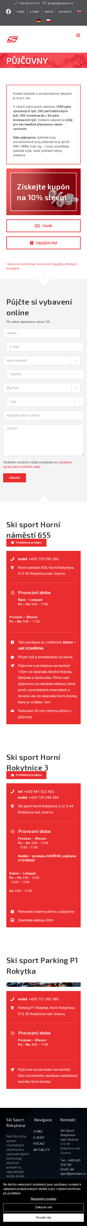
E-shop (38, 1138)
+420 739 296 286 (44, 559)
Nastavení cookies (43, 1199)
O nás (37, 1131)
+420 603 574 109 (29, 3)
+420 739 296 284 (44, 797)
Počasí (38, 1144)
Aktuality (41, 1150)
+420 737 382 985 (44, 999)
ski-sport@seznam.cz (60, 3)
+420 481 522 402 (39, 791)
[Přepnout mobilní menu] (78, 35)
